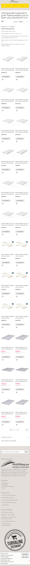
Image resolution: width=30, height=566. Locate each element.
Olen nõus (25, 557)
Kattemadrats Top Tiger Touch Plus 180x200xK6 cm (22, 131)
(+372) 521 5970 (7, 519)
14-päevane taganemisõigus (10, 500)
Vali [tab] (2, 21)
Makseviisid (5, 483)
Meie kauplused (6, 525)
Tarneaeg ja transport (8, 486)
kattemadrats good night (8, 31)
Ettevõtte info (6, 523)
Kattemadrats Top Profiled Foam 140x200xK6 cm (22, 193)
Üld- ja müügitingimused (9, 495)
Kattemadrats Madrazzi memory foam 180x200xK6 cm (21, 317)
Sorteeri (15, 22)
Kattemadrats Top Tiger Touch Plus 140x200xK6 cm (21, 100)
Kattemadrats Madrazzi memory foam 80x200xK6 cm (7, 255)
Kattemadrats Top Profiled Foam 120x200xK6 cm (8, 193)
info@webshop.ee (10, 521)
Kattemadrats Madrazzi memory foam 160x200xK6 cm (7, 317)
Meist (3, 488)
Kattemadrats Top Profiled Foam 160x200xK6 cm (8, 224)
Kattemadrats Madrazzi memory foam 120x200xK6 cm (7, 286)
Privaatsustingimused (8, 497)
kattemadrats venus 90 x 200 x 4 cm (11, 33)
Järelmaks (5, 484)
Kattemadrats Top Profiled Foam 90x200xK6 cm (22, 162)
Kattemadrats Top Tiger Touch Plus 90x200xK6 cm (21, 69)
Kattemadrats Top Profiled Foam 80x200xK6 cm (8, 162)
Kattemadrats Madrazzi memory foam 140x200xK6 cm (21, 286)
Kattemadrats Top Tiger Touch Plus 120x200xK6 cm (7, 100)
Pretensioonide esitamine (9, 502)
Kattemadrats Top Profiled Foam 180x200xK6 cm (22, 224)
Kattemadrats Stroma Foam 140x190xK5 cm (7, 380)
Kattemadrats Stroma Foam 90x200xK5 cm (21, 413)
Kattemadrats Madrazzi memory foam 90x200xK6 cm (21, 255)
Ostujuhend (5, 505)
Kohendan (25, 554)
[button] (2, 79)
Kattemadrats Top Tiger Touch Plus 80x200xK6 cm (7, 69)
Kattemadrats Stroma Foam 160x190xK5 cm (21, 380)
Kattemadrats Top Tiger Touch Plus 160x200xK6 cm (7, 131)
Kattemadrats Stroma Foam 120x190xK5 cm (21, 348)
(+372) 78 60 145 (11, 517)
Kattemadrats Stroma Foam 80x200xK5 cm (7, 413)
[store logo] (14, 1)
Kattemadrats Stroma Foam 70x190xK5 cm (7, 348)
